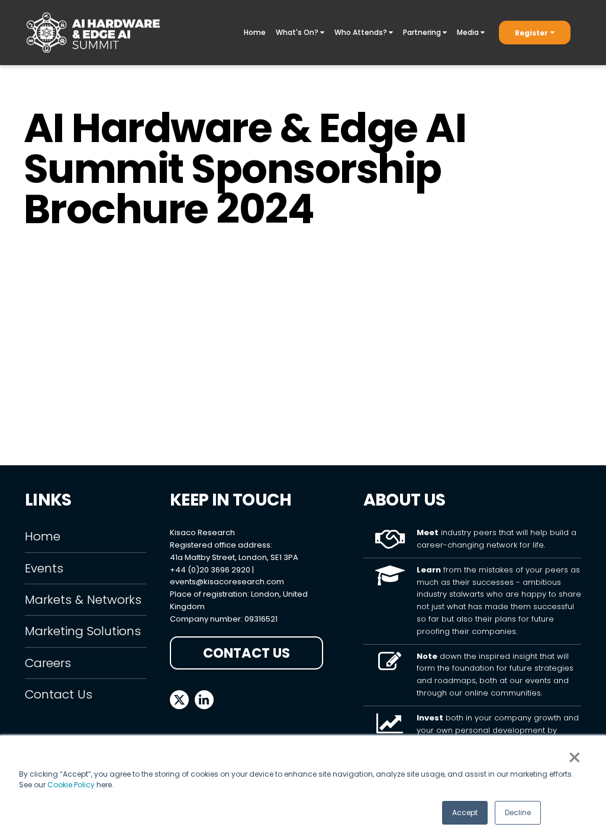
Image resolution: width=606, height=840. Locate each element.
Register (531, 33)
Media (469, 32)
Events (44, 568)
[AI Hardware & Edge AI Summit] (93, 32)
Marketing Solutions (83, 631)
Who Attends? (361, 32)
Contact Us (58, 694)
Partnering (423, 32)
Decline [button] (518, 812)
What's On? (298, 32)
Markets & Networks (83, 599)
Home (255, 32)
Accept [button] (465, 812)
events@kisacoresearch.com (227, 581)
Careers (48, 663)
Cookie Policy (71, 785)
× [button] (574, 757)
